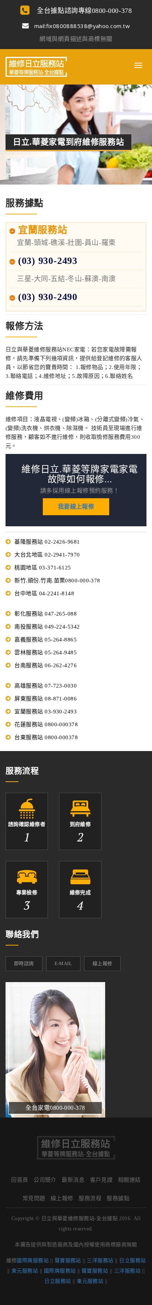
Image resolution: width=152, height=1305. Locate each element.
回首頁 (19, 1180)
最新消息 (73, 1180)
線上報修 (103, 963)
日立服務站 (132, 1260)
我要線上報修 (76, 506)
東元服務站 (24, 1271)
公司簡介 (45, 1180)
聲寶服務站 (68, 1260)
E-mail (63, 963)
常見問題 (34, 1198)
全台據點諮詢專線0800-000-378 (83, 10)
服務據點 (118, 1198)
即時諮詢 (24, 963)
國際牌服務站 (33, 1260)
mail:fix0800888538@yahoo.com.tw (81, 26)
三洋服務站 (100, 1260)
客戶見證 (101, 1180)
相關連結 (129, 1180)
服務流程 (90, 1198)
